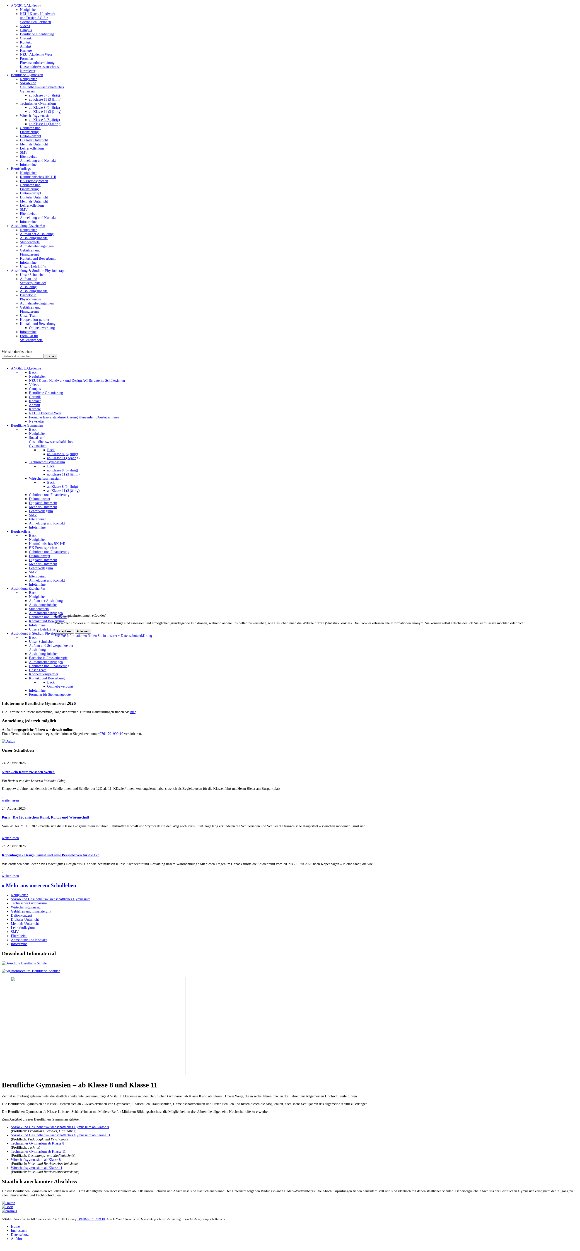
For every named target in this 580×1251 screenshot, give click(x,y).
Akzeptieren (64, 631)
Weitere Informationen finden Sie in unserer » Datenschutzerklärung (103, 636)
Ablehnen (83, 631)
